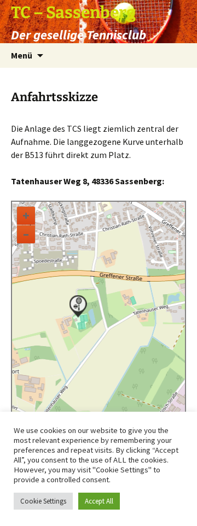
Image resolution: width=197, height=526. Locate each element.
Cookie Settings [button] (43, 501)
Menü (21, 55)
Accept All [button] (99, 501)
